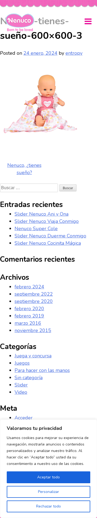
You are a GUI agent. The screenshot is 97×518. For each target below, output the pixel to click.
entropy (73, 53)
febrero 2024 (29, 287)
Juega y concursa (33, 356)
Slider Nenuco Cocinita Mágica (48, 243)
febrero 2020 (29, 308)
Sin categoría (29, 377)
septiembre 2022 (34, 294)
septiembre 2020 (34, 301)
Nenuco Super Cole (36, 228)
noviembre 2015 (33, 330)
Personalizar (48, 491)
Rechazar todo (48, 506)
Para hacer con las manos (42, 370)
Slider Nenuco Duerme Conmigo (50, 236)
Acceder (24, 418)
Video (21, 392)
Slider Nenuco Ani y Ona (41, 214)
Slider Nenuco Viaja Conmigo (47, 221)
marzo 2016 (28, 323)
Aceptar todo (48, 477)
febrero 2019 (29, 316)
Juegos (22, 363)
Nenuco (22, 22)
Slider (21, 385)
